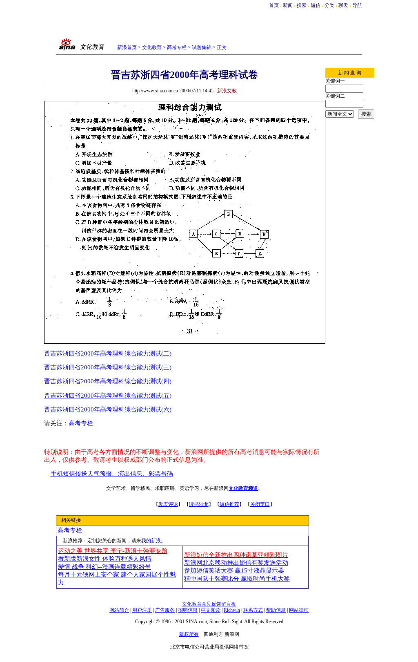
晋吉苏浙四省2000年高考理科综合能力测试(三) (107, 367)
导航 (357, 5)
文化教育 (152, 47)
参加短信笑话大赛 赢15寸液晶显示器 (234, 570)
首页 (274, 5)
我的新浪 (151, 540)
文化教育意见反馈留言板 (209, 604)
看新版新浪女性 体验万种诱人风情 (104, 558)
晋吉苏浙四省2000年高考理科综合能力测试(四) (107, 381)
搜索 (302, 5)
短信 (315, 5)
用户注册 (142, 610)
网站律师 (299, 610)
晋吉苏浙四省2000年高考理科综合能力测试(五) (107, 395)
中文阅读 (210, 610)
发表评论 (168, 504)
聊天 (343, 5)
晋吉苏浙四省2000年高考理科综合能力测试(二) (107, 353)
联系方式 (253, 610)
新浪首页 (127, 47)
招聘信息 (188, 610)
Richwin (232, 610)
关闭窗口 (260, 504)
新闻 (288, 5)
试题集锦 (201, 47)
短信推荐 (229, 504)
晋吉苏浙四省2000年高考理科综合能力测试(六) (107, 409)
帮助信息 (276, 610)
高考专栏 (177, 47)
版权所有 (189, 634)
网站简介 (119, 610)
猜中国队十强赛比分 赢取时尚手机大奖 (237, 578)
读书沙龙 (199, 504)
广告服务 (165, 610)
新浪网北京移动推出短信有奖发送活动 (236, 562)
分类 (329, 5)
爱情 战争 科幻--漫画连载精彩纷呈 (104, 567)
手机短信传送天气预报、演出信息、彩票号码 (112, 473)
